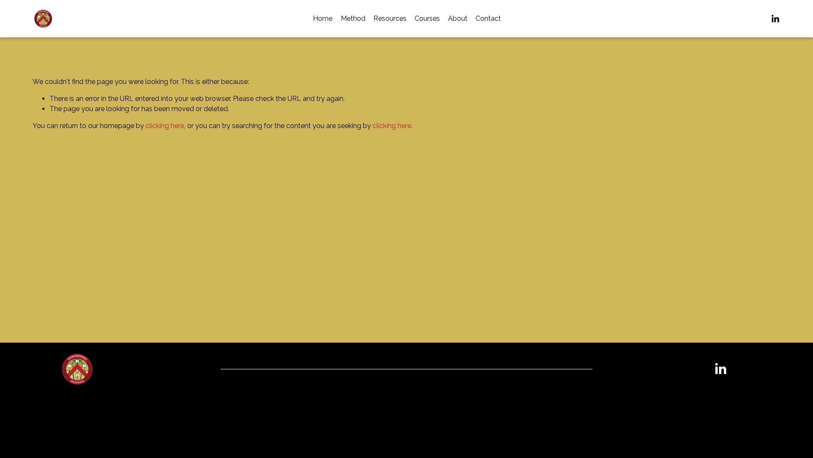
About (457, 18)
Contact (488, 18)
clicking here (165, 126)
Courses (427, 18)
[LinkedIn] (775, 19)
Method (353, 18)
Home (322, 18)
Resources (389, 18)
